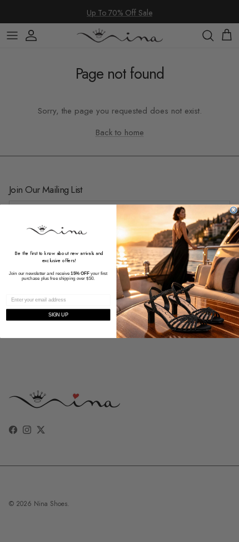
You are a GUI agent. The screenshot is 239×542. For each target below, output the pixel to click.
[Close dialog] (234, 210)
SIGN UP (58, 314)
